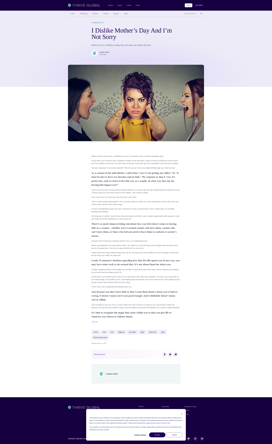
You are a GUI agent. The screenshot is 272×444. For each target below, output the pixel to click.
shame (163, 332)
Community (97, 23)
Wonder (105, 13)
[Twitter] (170, 354)
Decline (174, 435)
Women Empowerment (100, 337)
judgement (121, 332)
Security (186, 410)
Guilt (111, 332)
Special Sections (189, 13)
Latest (73, 13)
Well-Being (83, 13)
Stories (119, 5)
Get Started (199, 5)
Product (110, 5)
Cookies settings (140, 435)
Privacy (186, 414)
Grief (104, 332)
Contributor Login (190, 406)
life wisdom (132, 332)
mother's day (152, 332)
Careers (128, 5)
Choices (95, 332)
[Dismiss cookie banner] (182, 413)
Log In (188, 5)
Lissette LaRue (104, 52)
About (138, 5)
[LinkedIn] (175, 354)
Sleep (126, 13)
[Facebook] (164, 354)
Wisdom (95, 13)
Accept (157, 435)
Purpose (116, 13)
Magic (142, 332)
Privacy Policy (165, 423)
